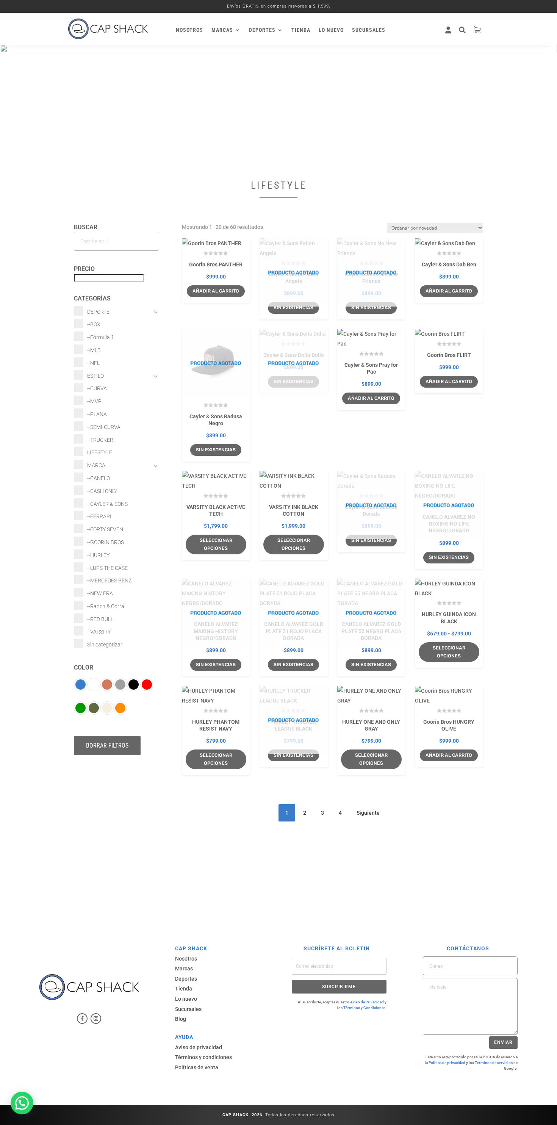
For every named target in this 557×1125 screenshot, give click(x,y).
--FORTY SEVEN (105, 529)
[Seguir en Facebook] (82, 1018)
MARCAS (222, 30)
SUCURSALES (368, 30)
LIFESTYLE (99, 452)
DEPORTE (98, 312)
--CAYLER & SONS (107, 504)
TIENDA (300, 30)
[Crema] (107, 708)
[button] (22, 1103)
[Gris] (120, 684)
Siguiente (368, 813)
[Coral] (107, 684)
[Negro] (133, 684)
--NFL (93, 363)
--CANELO (98, 478)
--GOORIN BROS (105, 542)
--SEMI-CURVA (103, 427)
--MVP (94, 401)
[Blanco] (93, 684)
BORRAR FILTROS (107, 745)
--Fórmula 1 (100, 337)
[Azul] (80, 684)
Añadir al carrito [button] (371, 398)
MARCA (96, 465)
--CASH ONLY (102, 491)
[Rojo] (146, 684)
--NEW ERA (100, 593)
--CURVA (97, 388)
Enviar (503, 1042)
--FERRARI (99, 516)
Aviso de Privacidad (367, 1002)
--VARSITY (99, 632)
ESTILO (95, 376)
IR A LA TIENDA (278, 867)
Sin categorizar (104, 645)
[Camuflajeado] (93, 708)
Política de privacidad (447, 1063)
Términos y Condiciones (364, 1008)
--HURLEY (98, 555)
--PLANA (97, 414)
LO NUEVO (331, 30)
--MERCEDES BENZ (109, 580)
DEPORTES (262, 30)
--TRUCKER (100, 440)
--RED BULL (100, 619)
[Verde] (80, 708)
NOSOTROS (189, 30)
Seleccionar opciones (216, 544)
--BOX (93, 324)
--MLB (94, 350)
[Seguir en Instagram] (96, 1018)
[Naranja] (120, 708)
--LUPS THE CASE (107, 568)
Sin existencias (293, 307)
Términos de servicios (494, 1063)
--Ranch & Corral (106, 606)
